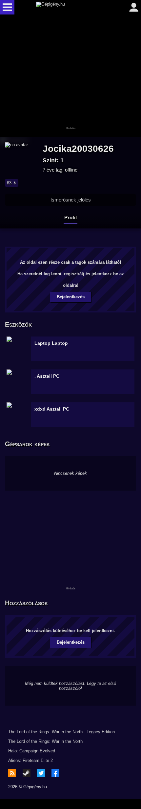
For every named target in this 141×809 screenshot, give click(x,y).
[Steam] (26, 773)
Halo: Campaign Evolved (31, 750)
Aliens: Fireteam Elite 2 (30, 760)
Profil (70, 217)
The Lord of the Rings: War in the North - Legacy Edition (61, 731)
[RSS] (12, 773)
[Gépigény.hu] (69, 7)
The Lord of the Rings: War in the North (45, 741)
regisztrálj (74, 273)
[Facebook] (55, 773)
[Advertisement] (70, 76)
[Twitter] (41, 773)
